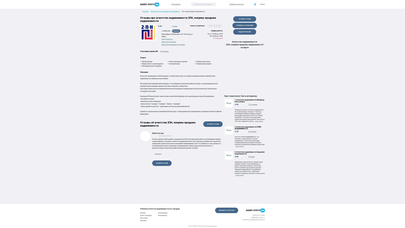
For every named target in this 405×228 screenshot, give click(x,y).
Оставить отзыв (213, 124)
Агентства (145, 11)
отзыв (174, 26)
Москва (142, 213)
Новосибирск (162, 215)
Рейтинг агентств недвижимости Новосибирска (165, 11)
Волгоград (144, 218)
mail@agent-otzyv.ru (258, 217)
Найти (210, 4)
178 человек (164, 51)
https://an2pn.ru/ (167, 39)
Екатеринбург (163, 213)
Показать (176, 31)
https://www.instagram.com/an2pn (173, 44)
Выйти (262, 4)
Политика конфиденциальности (253, 220)
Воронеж (143, 220)
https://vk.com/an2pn (169, 42)
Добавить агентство (236, 4)
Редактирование (244, 32)
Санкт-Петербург (146, 215)
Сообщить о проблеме (244, 25)
